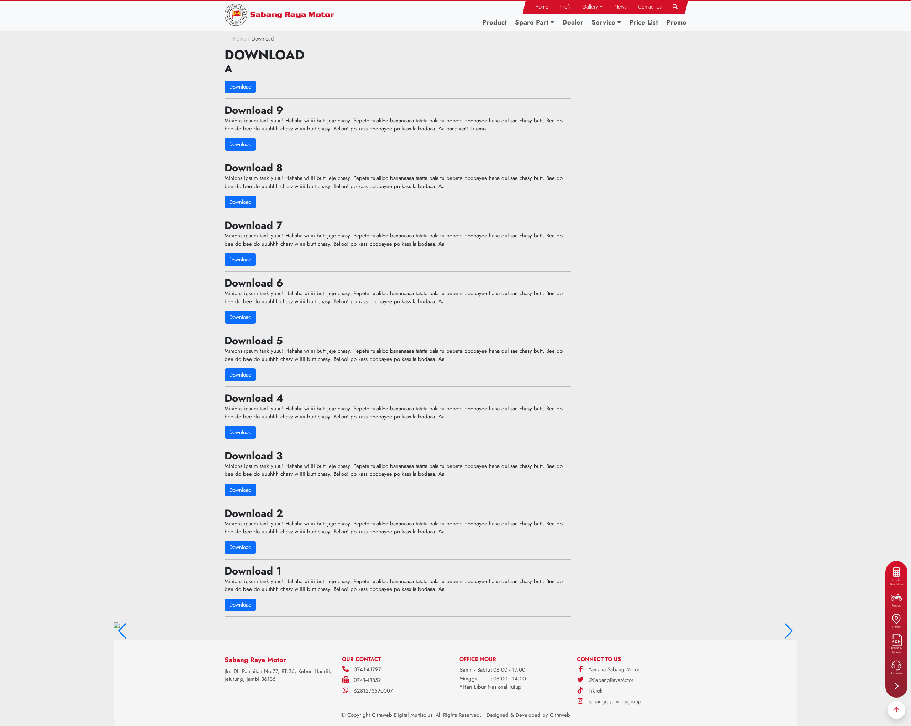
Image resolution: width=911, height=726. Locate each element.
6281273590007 (373, 691)
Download (240, 87)
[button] (592, 7)
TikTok (594, 691)
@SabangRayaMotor (610, 680)
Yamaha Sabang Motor (613, 669)
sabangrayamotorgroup (614, 701)
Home (239, 39)
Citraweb (560, 715)
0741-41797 (367, 669)
